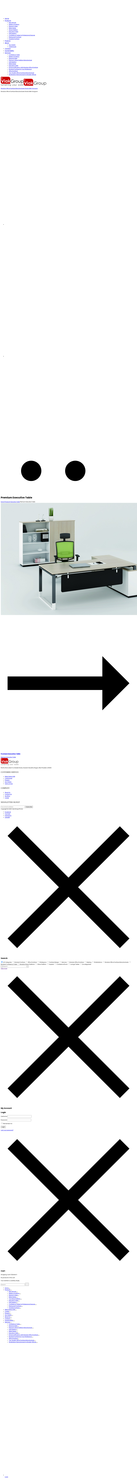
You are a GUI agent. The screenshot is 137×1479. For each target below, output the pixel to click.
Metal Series (12, 28)
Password (4, 1120)
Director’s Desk (13, 26)
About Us (7, 792)
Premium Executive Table (10, 754)
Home (7, 19)
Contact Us (8, 794)
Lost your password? (7, 1130)
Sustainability (9, 51)
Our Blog (7, 796)
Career (7, 798)
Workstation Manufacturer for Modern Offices (22, 74)
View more (4, 968)
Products (8, 21)
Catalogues (12, 47)
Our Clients (12, 45)
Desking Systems (14, 24)
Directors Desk (13, 58)
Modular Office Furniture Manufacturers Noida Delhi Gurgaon (19, 88)
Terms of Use (9, 784)
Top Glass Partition (14, 1299)
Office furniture (13, 71)
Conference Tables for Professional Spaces (22, 35)
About (7, 43)
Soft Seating (12, 33)
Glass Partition (13, 30)
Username (4, 1116)
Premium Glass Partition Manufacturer (20, 60)
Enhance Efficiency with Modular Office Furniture (23, 67)
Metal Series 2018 (10, 776)
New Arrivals (12, 22)
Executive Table (13, 31)
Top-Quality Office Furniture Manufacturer (21, 73)
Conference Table (14, 55)
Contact (8, 49)
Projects (7, 41)
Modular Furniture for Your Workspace (20, 69)
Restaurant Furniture (15, 37)
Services (8, 53)
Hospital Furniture (14, 39)
